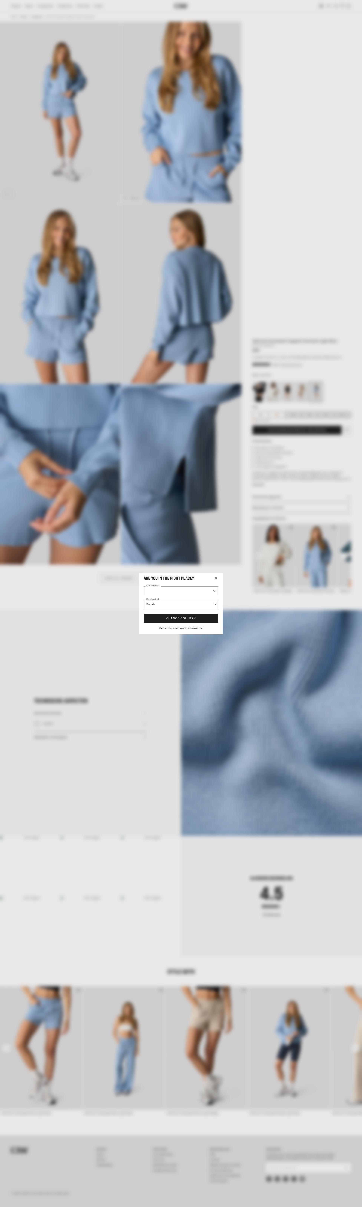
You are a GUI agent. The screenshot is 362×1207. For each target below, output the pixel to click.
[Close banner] (330, 1170)
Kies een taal (152, 599)
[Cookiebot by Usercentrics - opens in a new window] (50, 1199)
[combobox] (181, 590)
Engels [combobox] (150, 604)
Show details (222, 1199)
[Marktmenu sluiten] (216, 578)
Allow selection (295, 1185)
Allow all (295, 1174)
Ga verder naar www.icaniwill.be (181, 628)
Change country (181, 618)
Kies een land (152, 586)
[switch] (134, 1199)
